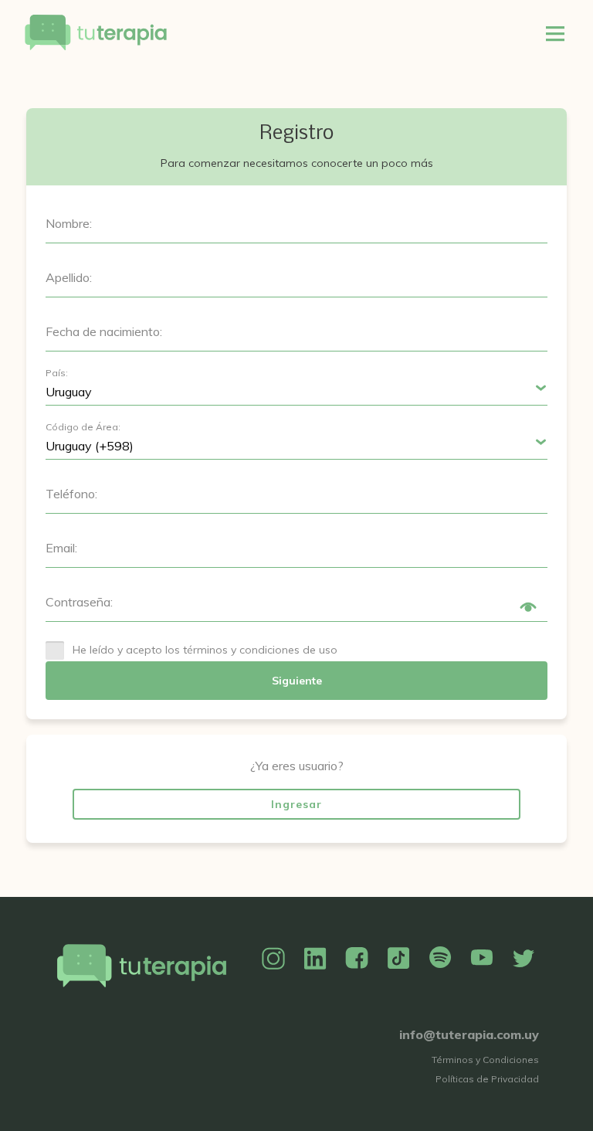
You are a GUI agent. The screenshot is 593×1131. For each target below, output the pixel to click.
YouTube (481, 958)
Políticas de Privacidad (487, 1079)
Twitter (523, 958)
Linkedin (315, 958)
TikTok (398, 958)
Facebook (356, 958)
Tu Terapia (95, 33)
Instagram (273, 958)
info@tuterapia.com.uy (469, 1034)
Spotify (440, 958)
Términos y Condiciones (485, 1059)
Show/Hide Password (528, 607)
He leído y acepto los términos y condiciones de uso (205, 650)
